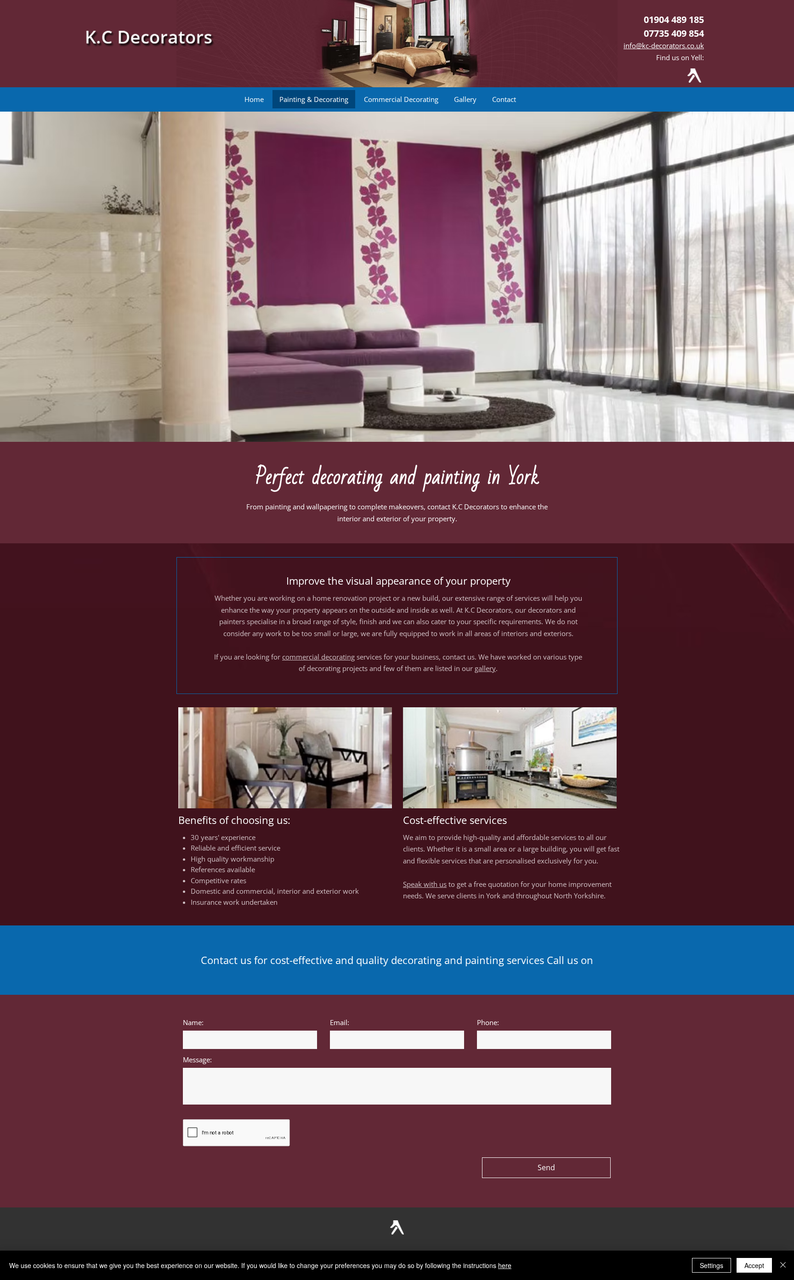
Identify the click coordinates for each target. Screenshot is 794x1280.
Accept (754, 1265)
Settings (711, 1265)
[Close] (782, 1265)
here (504, 1265)
